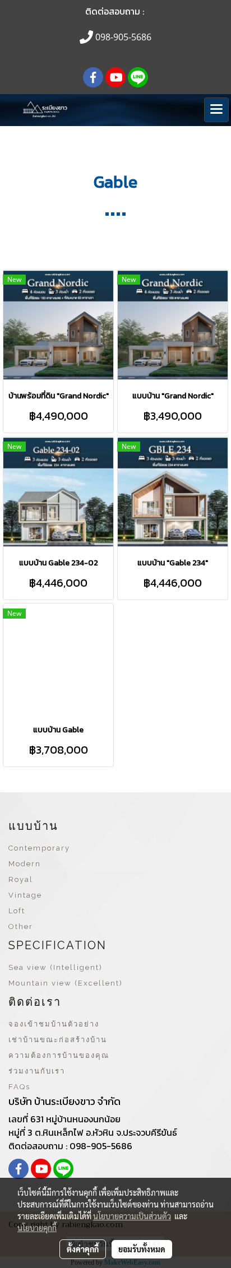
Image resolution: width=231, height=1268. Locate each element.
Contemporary (39, 848)
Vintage (25, 895)
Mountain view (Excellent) (65, 983)
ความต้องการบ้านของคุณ (58, 1055)
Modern (24, 864)
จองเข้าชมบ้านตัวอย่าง (53, 1024)
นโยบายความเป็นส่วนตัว (132, 1216)
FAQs (19, 1087)
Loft (16, 911)
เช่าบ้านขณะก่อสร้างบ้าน (57, 1039)
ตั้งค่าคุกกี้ (83, 1249)
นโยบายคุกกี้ (37, 1228)
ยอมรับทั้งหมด (141, 1249)
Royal (20, 879)
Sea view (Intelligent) (55, 967)
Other (20, 926)
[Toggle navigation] (216, 109)
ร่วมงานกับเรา (36, 1071)
